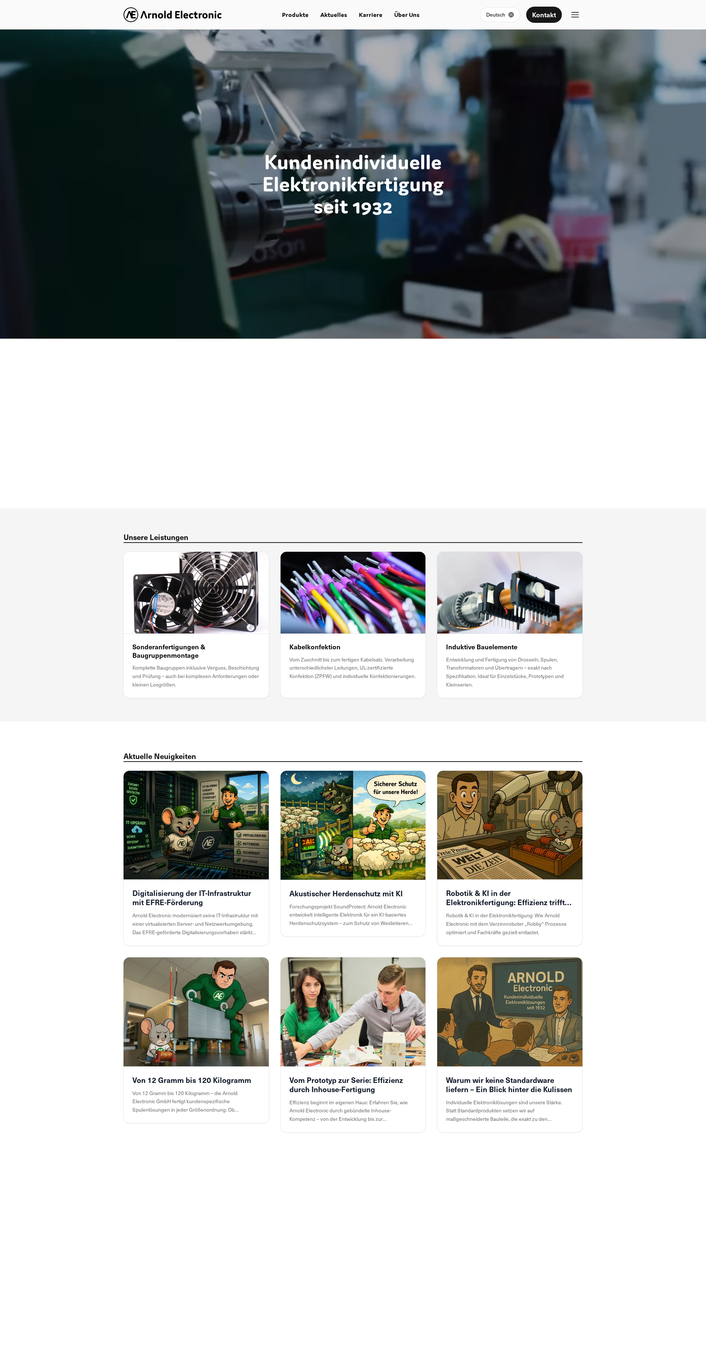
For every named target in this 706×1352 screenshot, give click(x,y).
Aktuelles (333, 15)
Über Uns (407, 15)
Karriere (370, 15)
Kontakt (544, 14)
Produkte (295, 15)
